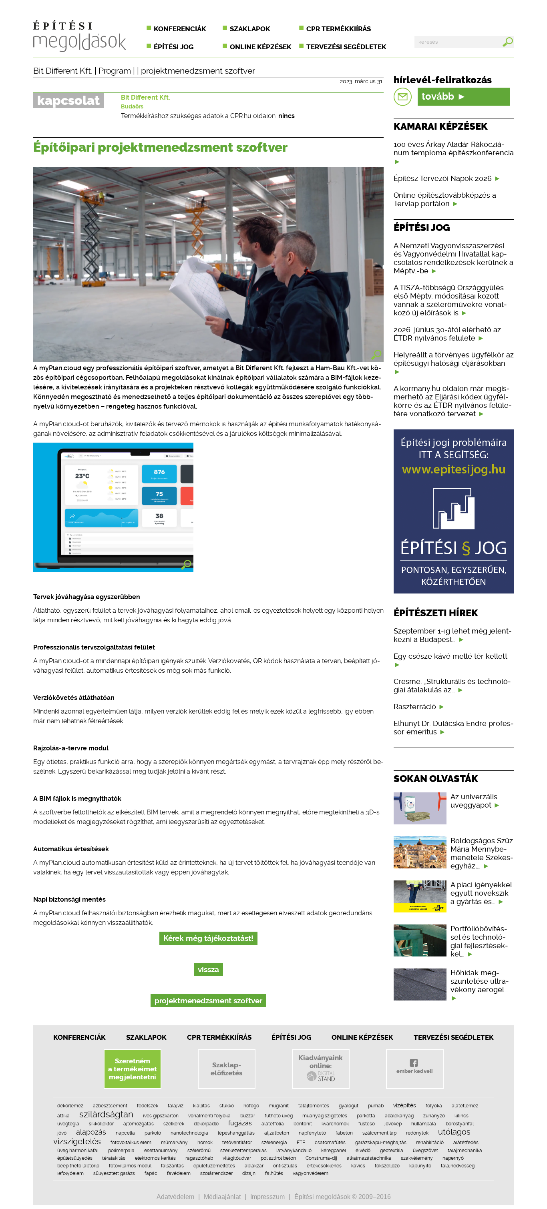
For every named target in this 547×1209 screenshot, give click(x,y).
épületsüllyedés (75, 1158)
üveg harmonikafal (78, 1150)
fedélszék (147, 1106)
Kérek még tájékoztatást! (208, 938)
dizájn (248, 1173)
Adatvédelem (175, 1196)
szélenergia (274, 1142)
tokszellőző (387, 1166)
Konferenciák (180, 29)
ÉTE (301, 1142)
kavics (358, 1166)
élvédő (363, 1150)
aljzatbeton (276, 1133)
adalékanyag (399, 1116)
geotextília (391, 1150)
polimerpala (121, 1150)
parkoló (153, 1133)
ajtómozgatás (138, 1124)
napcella (125, 1133)
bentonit (303, 1124)
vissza (208, 969)
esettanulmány (161, 1150)
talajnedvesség (458, 1166)
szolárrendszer (216, 1173)
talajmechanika (465, 1150)
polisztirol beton (278, 1158)
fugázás (240, 1123)
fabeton (344, 1133)
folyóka (434, 1106)
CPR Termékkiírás (219, 1037)
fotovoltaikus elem (131, 1142)
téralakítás (113, 1158)
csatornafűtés (330, 1142)
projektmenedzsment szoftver (198, 71)
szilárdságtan (106, 1114)
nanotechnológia (189, 1133)
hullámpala (423, 1124)
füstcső (366, 1124)
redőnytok (417, 1133)
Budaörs (132, 106)
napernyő (453, 1158)
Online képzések (261, 47)
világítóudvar (237, 1158)
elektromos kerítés (155, 1158)
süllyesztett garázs (114, 1173)
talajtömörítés (313, 1106)
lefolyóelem (70, 1173)
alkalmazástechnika (369, 1158)
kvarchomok (335, 1124)
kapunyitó (420, 1166)
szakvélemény (417, 1158)
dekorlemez (70, 1106)
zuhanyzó (434, 1116)
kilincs (461, 1116)
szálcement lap (379, 1133)
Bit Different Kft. (63, 71)
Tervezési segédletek (346, 47)
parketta (366, 1116)
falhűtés (274, 1173)
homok (205, 1142)
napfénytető (312, 1133)
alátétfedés (466, 1142)
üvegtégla (68, 1124)
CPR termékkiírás (338, 29)
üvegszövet (425, 1150)
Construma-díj (321, 1158)
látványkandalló (294, 1150)
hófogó (251, 1106)
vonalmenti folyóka (209, 1116)
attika (63, 1116)
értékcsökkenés (324, 1166)
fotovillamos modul (130, 1166)
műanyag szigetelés (324, 1116)
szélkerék (173, 1124)
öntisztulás (285, 1166)
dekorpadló (206, 1124)
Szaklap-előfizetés (226, 1069)
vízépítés (404, 1105)
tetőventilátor (237, 1142)
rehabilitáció (430, 1142)
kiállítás (201, 1106)
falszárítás (172, 1166)
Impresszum (267, 1196)
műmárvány (174, 1142)
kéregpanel (333, 1150)
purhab (376, 1106)
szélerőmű (199, 1150)
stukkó (226, 1106)
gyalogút (348, 1106)
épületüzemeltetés (214, 1166)
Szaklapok (250, 29)
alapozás (91, 1132)
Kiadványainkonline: (320, 1062)
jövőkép (393, 1124)
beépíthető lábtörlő (78, 1166)
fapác (151, 1173)
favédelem (179, 1173)
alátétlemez (465, 1106)
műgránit (279, 1106)
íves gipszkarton (161, 1116)
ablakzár (254, 1166)
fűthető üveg (279, 1116)
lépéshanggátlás (236, 1133)
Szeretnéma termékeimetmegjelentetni (132, 1069)
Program (115, 71)
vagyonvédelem (310, 1173)
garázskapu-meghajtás (380, 1142)
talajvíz (175, 1106)
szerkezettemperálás (243, 1150)
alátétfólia (272, 1124)
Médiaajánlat (222, 1196)
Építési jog (173, 47)
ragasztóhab (199, 1158)
